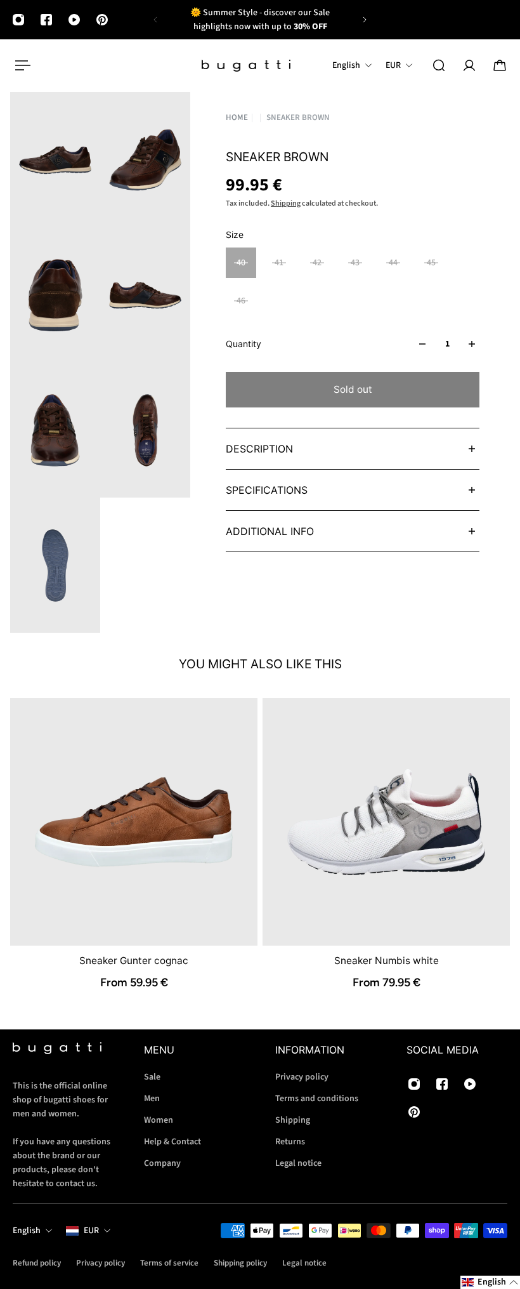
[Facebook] (46, 20)
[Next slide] (364, 19)
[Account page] (469, 65)
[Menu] (20, 65)
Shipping (286, 203)
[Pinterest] (102, 20)
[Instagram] (18, 20)
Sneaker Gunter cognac (133, 961)
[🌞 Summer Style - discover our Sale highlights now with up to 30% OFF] (260, 20)
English (27, 1230)
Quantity (243, 343)
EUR (91, 1230)
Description (259, 448)
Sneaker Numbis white (386, 961)
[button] (490, 1282)
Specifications (267, 490)
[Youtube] (74, 20)
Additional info (270, 531)
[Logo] (246, 65)
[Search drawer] (439, 65)
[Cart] (499, 65)
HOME (237, 118)
